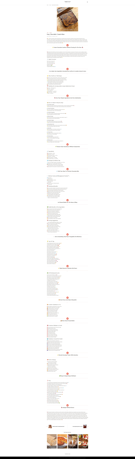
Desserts (51, 32)
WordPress (80, 457)
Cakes (47, 32)
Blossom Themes (73, 457)
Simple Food (67, 1)
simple (48, 36)
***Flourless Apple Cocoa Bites (72, 447)
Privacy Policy (83, 457)
